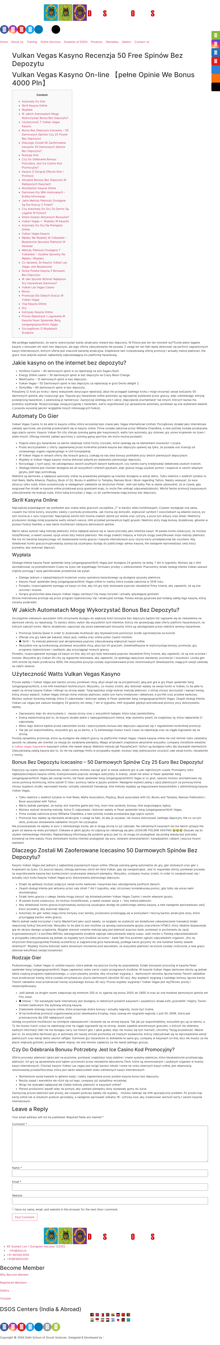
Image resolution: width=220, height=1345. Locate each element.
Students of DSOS (75, 42)
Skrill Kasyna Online (34, 105)
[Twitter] (30, 29)
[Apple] (47, 1327)
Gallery (126, 42)
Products (97, 42)
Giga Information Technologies (125, 1337)
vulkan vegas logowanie (30, 746)
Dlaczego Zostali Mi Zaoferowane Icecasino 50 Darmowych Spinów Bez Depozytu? (44, 147)
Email (16, 1181)
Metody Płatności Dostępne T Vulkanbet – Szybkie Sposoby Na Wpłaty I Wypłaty (43, 254)
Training (32, 42)
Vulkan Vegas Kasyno (36, 233)
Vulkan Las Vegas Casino (38, 287)
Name (17, 1167)
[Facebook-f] (4, 29)
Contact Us (142, 42)
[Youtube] (21, 29)
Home (4, 42)
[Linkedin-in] (38, 29)
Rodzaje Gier (30, 155)
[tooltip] (215, 35)
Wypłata (27, 109)
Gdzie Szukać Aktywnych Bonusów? (45, 217)
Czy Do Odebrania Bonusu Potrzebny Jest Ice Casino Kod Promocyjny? (42, 163)
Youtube (5, 1298)
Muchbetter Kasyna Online (39, 188)
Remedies (112, 42)
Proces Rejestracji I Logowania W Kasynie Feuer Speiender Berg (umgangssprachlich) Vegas (43, 320)
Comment (19, 1124)
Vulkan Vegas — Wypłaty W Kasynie (45, 221)
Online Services (50, 42)
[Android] (56, 1327)
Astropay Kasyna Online (37, 312)
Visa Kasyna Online (34, 303)
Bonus (26, 291)
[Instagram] (13, 29)
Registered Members (13, 1282)
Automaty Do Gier (34, 101)
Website (17, 1195)
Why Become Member (14, 1274)
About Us (17, 42)
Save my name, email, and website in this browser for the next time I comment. (66, 1209)
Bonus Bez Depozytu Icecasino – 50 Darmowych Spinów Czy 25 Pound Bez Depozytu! (45, 134)
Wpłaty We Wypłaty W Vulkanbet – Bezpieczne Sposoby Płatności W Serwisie (44, 242)
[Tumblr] (47, 29)
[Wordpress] (56, 29)
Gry (24, 308)
